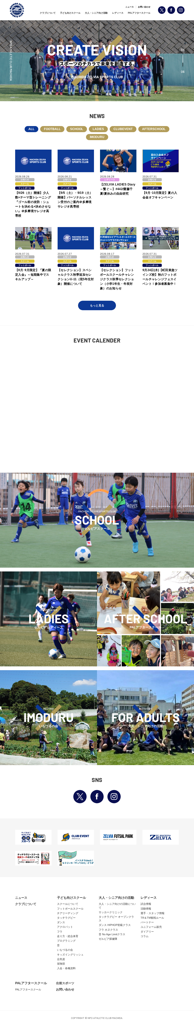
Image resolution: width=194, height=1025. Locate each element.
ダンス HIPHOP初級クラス (115, 924)
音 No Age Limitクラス (112, 934)
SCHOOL (76, 129)
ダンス (61, 922)
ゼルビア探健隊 (108, 938)
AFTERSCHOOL (154, 129)
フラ (59, 931)
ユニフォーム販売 (151, 926)
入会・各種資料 (66, 968)
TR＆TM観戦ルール (152, 917)
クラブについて (48, 13)
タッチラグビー (66, 917)
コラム (145, 936)
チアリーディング (67, 913)
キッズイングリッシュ (70, 954)
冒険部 (61, 963)
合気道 (61, 959)
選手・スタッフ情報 (152, 913)
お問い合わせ (144, 7)
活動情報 (146, 908)
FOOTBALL (52, 129)
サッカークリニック (111, 912)
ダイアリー (147, 931)
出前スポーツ (65, 983)
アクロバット (65, 926)
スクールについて (67, 903)
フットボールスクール (70, 908)
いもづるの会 (65, 949)
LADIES (98, 129)
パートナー (147, 922)
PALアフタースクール (139, 13)
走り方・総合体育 (67, 936)
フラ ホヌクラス (108, 929)
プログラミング (66, 940)
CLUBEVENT (123, 129)
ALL (31, 129)
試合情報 (146, 903)
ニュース (129, 7)
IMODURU (97, 137)
